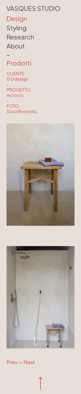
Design (16, 18)
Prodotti (18, 63)
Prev (11, 362)
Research (20, 37)
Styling (16, 28)
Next (29, 362)
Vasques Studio (33, 8)
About (15, 46)
